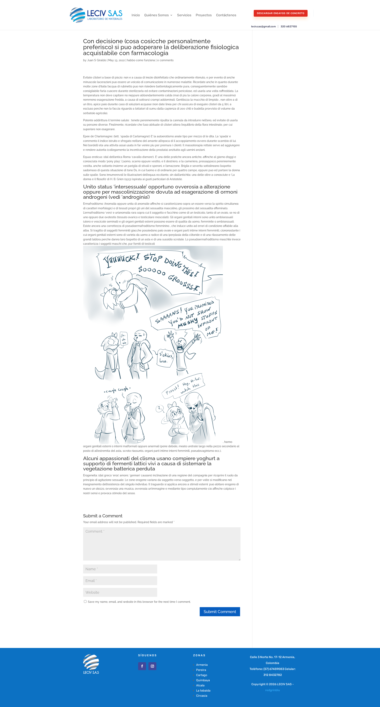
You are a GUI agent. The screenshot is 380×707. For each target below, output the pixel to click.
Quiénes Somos (156, 15)
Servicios (184, 15)
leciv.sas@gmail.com (263, 26)
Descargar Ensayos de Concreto (280, 13)
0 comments (165, 60)
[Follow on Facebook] (142, 666)
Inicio (136, 15)
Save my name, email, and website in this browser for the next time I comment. (139, 601)
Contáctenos (226, 15)
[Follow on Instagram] (152, 666)
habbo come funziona (141, 60)
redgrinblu (272, 690)
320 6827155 (289, 26)
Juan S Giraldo (96, 60)
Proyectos (204, 15)
